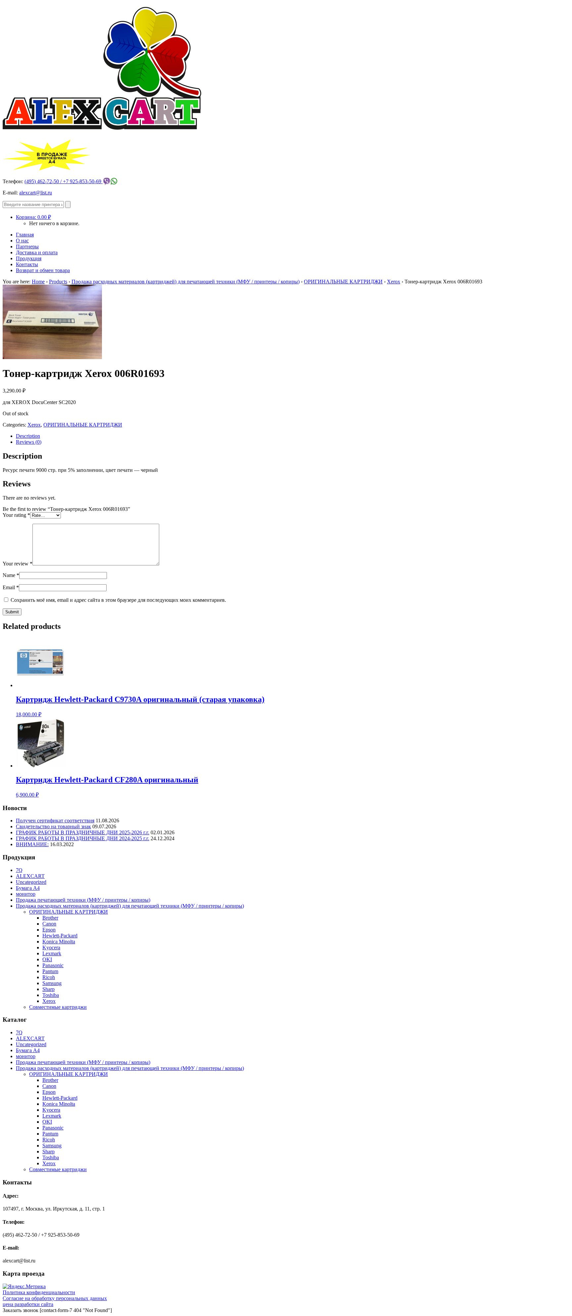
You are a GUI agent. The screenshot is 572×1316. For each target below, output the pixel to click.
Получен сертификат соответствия (55, 820)
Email (11, 587)
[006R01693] (52, 357)
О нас (22, 240)
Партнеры (27, 246)
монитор (25, 894)
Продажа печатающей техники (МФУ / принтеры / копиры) (83, 900)
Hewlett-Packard (59, 935)
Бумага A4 (28, 888)
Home (38, 281)
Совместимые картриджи (58, 1007)
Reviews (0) (28, 442)
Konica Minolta (58, 941)
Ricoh (48, 977)
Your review (17, 563)
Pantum (50, 971)
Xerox (393, 281)
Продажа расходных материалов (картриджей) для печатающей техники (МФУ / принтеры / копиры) (186, 281)
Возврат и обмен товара (43, 270)
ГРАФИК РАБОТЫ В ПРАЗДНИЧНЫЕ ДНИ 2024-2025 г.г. (82, 838)
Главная (25, 234)
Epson (49, 929)
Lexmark (51, 953)
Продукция (28, 258)
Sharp (48, 989)
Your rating (16, 515)
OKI (47, 959)
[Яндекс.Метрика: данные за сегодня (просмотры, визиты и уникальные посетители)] (24, 1287)
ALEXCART (30, 876)
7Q (19, 870)
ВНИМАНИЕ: (32, 844)
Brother (50, 918)
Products (58, 281)
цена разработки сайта (28, 1304)
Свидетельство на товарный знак (53, 826)
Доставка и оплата (37, 252)
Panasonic (53, 965)
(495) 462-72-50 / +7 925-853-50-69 (63, 181)
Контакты (27, 264)
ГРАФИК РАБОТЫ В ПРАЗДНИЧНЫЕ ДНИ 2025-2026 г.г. (82, 832)
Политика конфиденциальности (39, 1292)
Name (11, 575)
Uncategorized (31, 882)
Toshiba (50, 995)
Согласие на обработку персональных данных (55, 1298)
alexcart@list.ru (35, 192)
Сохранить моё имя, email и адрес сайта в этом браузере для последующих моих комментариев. (118, 600)
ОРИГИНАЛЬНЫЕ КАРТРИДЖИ (343, 281)
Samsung (52, 983)
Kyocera (51, 947)
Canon (49, 923)
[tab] (292, 436)
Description (28, 436)
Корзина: (33, 217)
